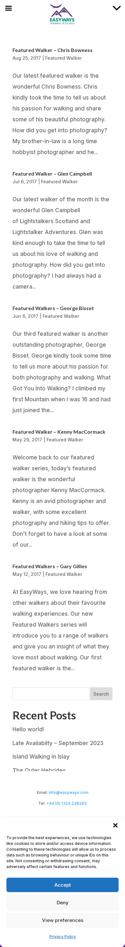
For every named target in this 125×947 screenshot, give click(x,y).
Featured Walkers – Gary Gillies (50, 566)
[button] (115, 825)
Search (101, 694)
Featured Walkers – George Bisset (53, 308)
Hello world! (28, 729)
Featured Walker (63, 58)
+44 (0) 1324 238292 (66, 803)
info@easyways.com (68, 792)
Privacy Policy (62, 936)
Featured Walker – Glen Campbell (52, 173)
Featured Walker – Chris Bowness (53, 50)
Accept (62, 885)
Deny (63, 902)
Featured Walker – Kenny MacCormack (59, 432)
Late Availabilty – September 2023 (58, 743)
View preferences (62, 920)
